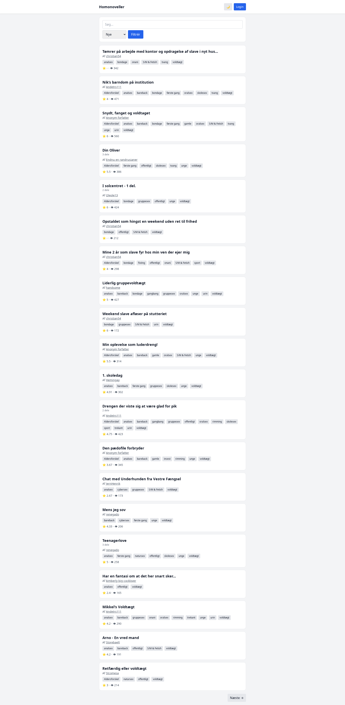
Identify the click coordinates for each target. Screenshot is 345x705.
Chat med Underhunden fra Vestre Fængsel (141, 478)
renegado (112, 514)
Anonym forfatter (117, 118)
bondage (122, 62)
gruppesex (144, 201)
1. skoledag (112, 375)
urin (116, 130)
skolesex (202, 93)
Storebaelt (113, 642)
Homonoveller (111, 6)
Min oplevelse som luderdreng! (130, 344)
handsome (113, 288)
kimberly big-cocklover (121, 581)
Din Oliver (111, 150)
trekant (119, 428)
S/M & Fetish (150, 62)
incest (167, 458)
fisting (141, 263)
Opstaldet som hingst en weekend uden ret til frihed (149, 221)
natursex (140, 556)
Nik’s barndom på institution (128, 82)
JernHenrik (113, 483)
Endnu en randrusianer (122, 160)
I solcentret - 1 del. (119, 185)
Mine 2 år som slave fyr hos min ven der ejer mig (146, 252)
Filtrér (135, 34)
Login (240, 7)
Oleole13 (112, 195)
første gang (173, 93)
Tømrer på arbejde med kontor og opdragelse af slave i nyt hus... (160, 51)
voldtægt (177, 62)
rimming (217, 421)
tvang (165, 62)
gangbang (152, 293)
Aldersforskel (111, 93)
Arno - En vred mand (120, 637)
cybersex (122, 489)
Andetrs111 (113, 87)
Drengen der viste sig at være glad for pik (139, 406)
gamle (187, 123)
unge (107, 130)
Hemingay (113, 380)
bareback (142, 93)
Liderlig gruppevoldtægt (124, 283)
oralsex (188, 93)
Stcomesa (112, 673)
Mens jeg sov (114, 509)
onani (135, 62)
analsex (108, 62)
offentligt (146, 165)
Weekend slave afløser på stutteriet (134, 313)
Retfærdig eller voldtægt (124, 668)
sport (197, 263)
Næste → (237, 698)
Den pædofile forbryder (123, 448)
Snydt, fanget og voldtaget (126, 113)
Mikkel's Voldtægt (118, 606)
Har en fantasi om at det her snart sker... (139, 576)
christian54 (113, 56)
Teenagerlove (114, 540)
